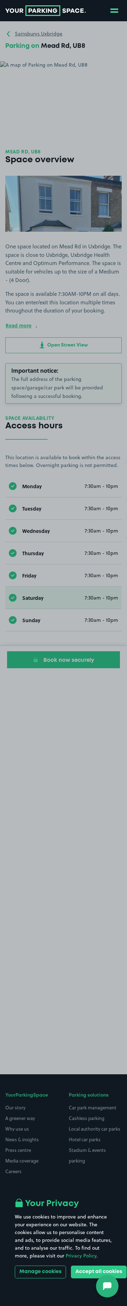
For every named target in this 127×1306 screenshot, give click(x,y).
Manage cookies (40, 1272)
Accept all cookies (98, 1272)
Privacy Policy (81, 1255)
